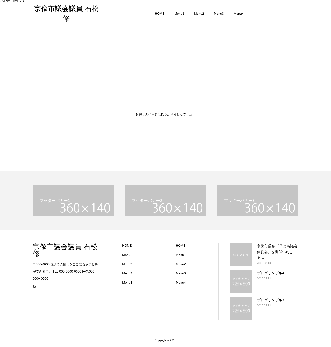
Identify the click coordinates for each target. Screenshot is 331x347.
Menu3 (219, 13)
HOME (159, 13)
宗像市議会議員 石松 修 (65, 250)
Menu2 (199, 13)
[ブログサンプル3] (241, 308)
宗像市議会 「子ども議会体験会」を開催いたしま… (277, 251)
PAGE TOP (319, 331)
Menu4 (239, 13)
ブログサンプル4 (270, 273)
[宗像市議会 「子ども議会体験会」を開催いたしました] (241, 254)
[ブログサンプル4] (241, 281)
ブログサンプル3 (270, 300)
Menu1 (179, 13)
